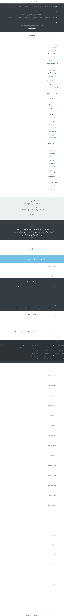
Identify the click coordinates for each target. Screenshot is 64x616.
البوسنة (56, 41)
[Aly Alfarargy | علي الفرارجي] (58, 1)
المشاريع (31, 1)
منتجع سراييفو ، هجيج (35, 353)
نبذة (41, 1)
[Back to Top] (2, 344)
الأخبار (21, 1)
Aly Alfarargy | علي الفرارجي (8, 353)
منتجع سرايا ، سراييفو (61, 345)
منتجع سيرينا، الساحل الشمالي (46, 356)
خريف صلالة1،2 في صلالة (34, 350)
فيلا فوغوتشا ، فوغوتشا (22, 350)
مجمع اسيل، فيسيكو (61, 351)
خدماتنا (26, 1)
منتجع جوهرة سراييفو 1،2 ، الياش (46, 353)
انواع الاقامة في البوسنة (51, 331)
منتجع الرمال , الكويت (61, 356)
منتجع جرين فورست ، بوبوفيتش (59, 353)
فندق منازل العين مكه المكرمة (59, 348)
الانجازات (37, 1)
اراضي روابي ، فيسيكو (47, 358)
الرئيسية (46, 1)
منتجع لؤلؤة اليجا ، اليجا (35, 345)
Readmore (52, 55)
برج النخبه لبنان (62, 358)
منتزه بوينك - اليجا (22, 347)
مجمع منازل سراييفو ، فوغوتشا (46, 350)
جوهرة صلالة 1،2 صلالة (35, 348)
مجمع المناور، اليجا (48, 348)
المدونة (16, 1)
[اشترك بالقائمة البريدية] (20, 259)
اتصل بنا (11, 1)
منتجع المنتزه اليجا (48, 345)
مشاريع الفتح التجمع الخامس (34, 356)
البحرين (56, 45)
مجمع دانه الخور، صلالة (60, 350)
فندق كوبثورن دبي (35, 351)
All (56, 40)
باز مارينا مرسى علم (35, 358)
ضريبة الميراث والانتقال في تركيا (33, 331)
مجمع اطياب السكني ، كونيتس (46, 351)
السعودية (55, 42)
